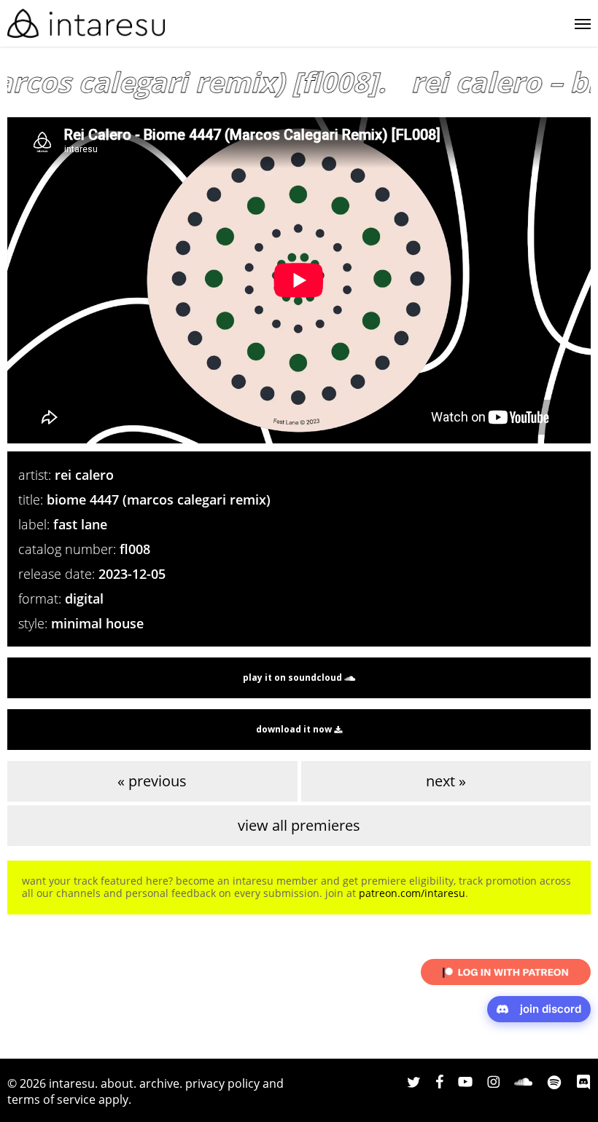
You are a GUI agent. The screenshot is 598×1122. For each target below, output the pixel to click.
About (117, 1083)
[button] (583, 23)
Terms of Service (51, 1099)
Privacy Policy (222, 1083)
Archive (159, 1083)
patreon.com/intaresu (412, 893)
